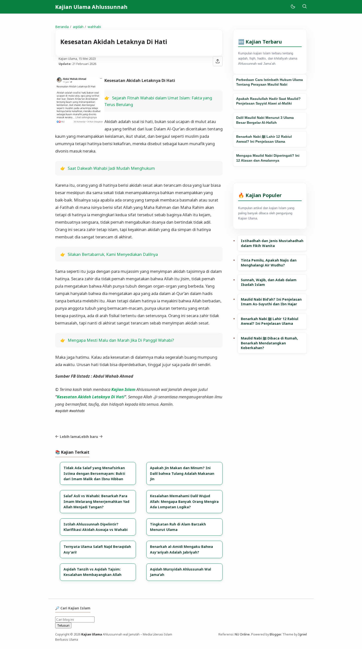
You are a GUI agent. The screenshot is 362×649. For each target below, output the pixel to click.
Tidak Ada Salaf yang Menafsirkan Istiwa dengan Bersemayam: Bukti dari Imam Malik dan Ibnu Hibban (94, 473)
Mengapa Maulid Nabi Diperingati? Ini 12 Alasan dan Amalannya (267, 158)
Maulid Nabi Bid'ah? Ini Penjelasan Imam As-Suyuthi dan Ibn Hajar (271, 302)
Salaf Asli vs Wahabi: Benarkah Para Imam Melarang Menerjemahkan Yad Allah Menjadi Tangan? (96, 501)
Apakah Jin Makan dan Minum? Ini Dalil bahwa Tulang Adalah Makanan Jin (182, 473)
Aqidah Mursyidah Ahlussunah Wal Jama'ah (180, 572)
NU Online (242, 634)
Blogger (275, 634)
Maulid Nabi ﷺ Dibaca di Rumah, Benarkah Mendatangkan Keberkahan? (269, 343)
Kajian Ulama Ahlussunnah (91, 6)
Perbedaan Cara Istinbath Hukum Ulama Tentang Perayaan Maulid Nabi (269, 82)
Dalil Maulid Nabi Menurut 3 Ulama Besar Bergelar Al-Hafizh (265, 120)
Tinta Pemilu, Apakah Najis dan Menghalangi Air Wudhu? (268, 262)
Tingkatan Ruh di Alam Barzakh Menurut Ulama (178, 527)
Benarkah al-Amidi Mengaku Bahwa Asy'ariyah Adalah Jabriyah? (181, 549)
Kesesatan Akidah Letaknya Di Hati (90, 397)
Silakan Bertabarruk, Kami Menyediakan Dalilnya (113, 254)
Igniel (302, 634)
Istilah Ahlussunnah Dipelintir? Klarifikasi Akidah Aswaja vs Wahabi (96, 527)
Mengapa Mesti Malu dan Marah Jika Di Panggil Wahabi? (121, 340)
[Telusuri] (304, 7)
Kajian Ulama (91, 634)
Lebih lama (69, 436)
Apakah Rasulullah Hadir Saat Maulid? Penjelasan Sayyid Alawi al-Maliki (268, 101)
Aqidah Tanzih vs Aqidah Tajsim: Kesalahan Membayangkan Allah (92, 572)
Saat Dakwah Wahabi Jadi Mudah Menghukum (111, 168)
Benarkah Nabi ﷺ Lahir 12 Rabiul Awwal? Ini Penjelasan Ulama (264, 139)
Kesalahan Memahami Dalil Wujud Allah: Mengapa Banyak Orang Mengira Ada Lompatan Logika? (184, 501)
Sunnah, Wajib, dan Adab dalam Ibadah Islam (268, 282)
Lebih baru (88, 436)
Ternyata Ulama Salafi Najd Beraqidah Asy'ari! (97, 549)
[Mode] (293, 7)
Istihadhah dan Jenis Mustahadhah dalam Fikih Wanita (272, 243)
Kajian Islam (123, 389)
